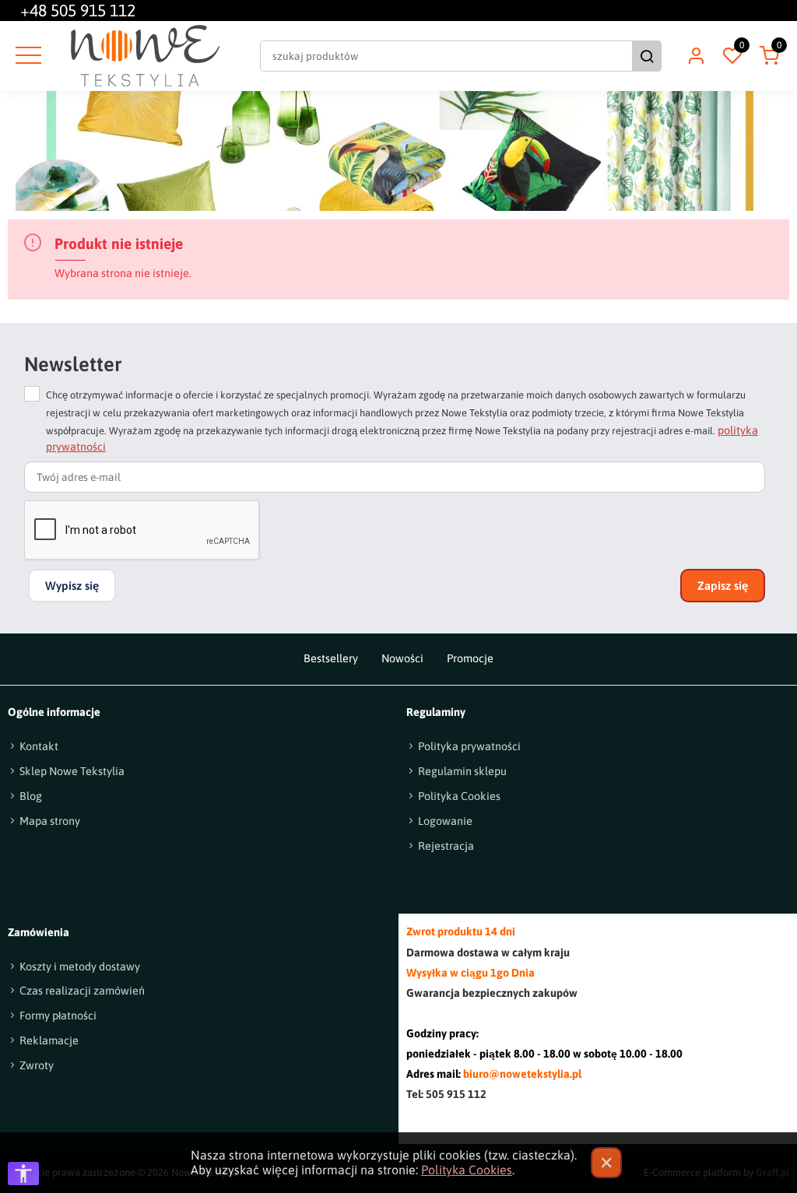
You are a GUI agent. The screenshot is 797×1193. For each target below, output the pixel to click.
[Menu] (26, 56)
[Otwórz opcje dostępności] (23, 1173)
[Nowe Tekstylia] (145, 55)
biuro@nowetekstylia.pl (522, 1074)
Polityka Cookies (466, 1170)
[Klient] (695, 56)
